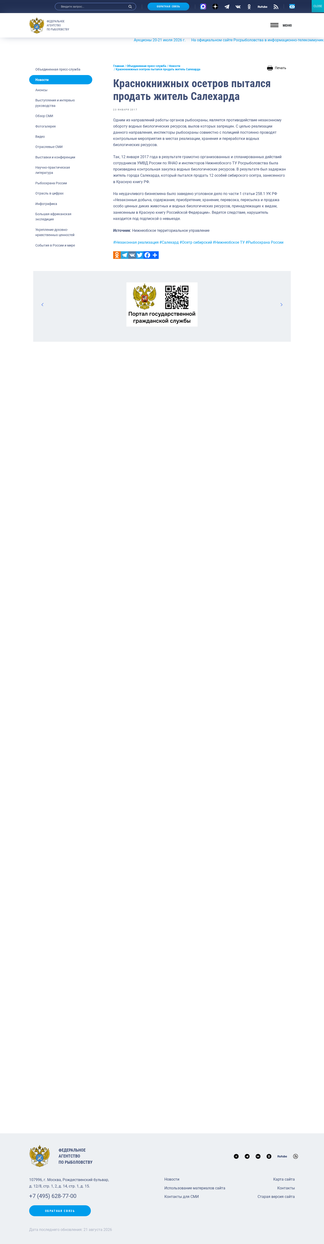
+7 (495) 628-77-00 (52, 1196)
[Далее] (281, 304)
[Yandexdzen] (215, 6)
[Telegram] (226, 6)
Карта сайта (284, 1179)
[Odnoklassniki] (117, 255)
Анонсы (41, 90)
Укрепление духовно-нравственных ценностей (54, 232)
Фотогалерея (45, 126)
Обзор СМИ (44, 116)
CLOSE (318, 6)
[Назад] (42, 304)
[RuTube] (262, 6)
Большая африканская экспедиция (53, 216)
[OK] (249, 6)
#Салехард (169, 242)
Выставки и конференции (55, 157)
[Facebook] (147, 255)
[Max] (203, 6)
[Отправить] (155, 255)
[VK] (238, 6)
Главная (118, 66)
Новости (42, 80)
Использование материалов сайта (194, 1188)
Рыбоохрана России (51, 183)
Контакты (286, 1188)
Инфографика (46, 204)
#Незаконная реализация (136, 242)
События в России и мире (55, 245)
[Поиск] (130, 6)
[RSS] (275, 6)
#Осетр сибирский (196, 242)
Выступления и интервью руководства (55, 102)
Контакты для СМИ (181, 1196)
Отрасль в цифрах (49, 193)
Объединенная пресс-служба (57, 69)
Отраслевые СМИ (49, 147)
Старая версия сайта (276, 1196)
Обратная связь (168, 6)
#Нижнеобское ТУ (229, 242)
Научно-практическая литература (52, 170)
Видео (40, 136)
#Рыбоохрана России (264, 242)
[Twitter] (139, 255)
